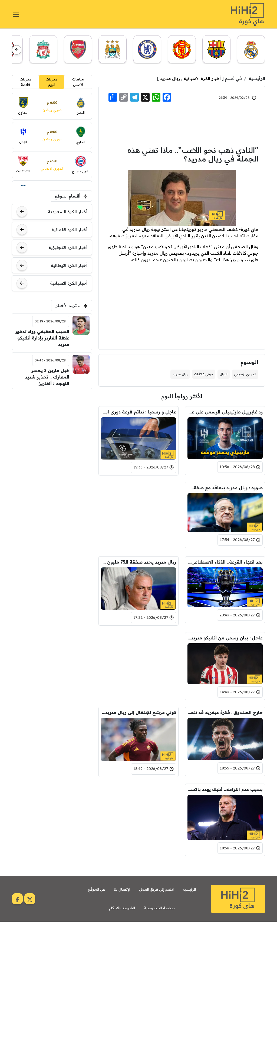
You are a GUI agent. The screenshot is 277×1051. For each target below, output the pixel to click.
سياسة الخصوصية (159, 908)
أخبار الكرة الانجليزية (67, 247)
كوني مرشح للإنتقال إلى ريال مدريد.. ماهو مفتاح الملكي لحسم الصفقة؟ (138, 712)
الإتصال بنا (122, 889)
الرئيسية (257, 78)
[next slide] (16, 49)
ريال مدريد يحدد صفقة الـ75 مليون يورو (138, 562)
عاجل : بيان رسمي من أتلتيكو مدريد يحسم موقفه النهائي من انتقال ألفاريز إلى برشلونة (225, 638)
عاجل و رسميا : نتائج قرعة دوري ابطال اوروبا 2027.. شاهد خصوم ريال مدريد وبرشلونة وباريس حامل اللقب (138, 412)
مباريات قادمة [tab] (25, 82)
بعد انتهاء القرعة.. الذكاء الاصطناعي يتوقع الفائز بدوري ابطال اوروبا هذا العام (225, 562)
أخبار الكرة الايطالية (69, 265)
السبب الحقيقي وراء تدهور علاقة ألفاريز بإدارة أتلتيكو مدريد (42, 338)
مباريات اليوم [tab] (51, 82)
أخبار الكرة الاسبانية (202, 78)
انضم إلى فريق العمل (156, 889)
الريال (223, 374)
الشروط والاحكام (122, 908)
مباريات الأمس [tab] (78, 82)
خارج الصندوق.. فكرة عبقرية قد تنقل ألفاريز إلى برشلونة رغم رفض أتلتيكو (225, 712)
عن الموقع (96, 889)
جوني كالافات (203, 374)
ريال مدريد (170, 78)
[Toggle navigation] (16, 14)
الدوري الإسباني (245, 374)
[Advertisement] (181, 124)
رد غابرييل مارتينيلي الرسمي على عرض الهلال (225, 412)
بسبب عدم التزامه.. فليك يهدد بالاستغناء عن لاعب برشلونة (225, 789)
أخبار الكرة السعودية (67, 211)
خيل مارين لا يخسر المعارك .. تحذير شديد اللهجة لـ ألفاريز (47, 377)
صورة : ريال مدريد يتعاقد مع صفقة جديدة (225, 487)
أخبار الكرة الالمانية (69, 229)
